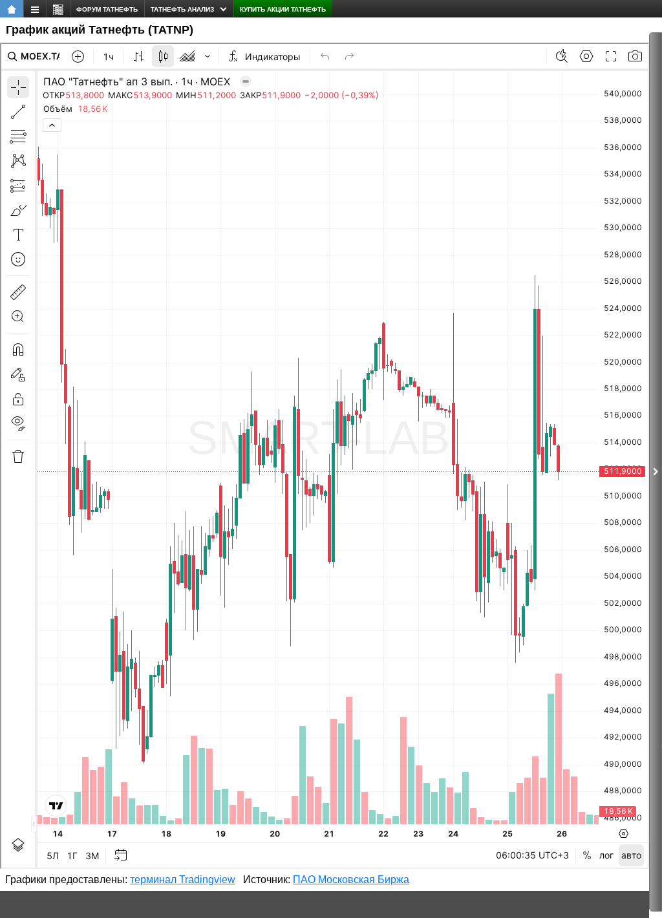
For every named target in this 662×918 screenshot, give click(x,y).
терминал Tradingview (182, 879)
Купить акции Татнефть (283, 9)
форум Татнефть (107, 9)
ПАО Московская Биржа (351, 879)
